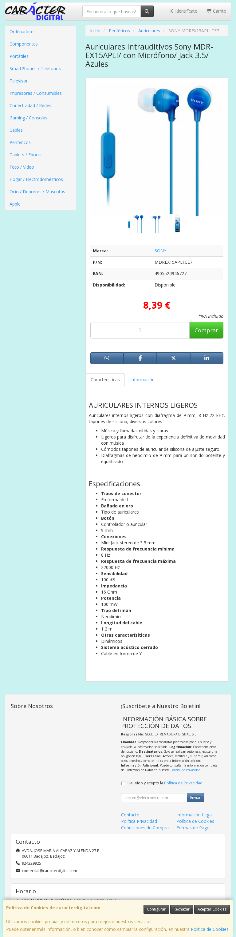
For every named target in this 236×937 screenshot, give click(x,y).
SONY (160, 251)
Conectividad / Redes (30, 105)
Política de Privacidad (185, 770)
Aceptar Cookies (212, 909)
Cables (16, 130)
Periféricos (20, 142)
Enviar (195, 797)
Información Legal (194, 815)
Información (142, 379)
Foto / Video (22, 167)
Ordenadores (23, 31)
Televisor (19, 81)
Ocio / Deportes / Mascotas (37, 191)
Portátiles (19, 56)
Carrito (219, 11)
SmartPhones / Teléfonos (35, 68)
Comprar (206, 330)
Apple (15, 204)
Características (105, 379)
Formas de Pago (193, 828)
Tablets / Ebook (25, 155)
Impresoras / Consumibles (36, 93)
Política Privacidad (139, 821)
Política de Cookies (210, 929)
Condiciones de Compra (145, 828)
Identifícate (185, 11)
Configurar (156, 909)
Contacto (130, 815)
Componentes (24, 44)
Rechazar (182, 909)
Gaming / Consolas (28, 118)
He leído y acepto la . (165, 783)
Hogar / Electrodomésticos (36, 179)
